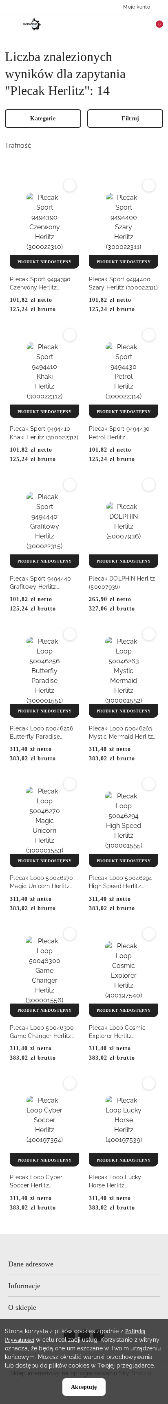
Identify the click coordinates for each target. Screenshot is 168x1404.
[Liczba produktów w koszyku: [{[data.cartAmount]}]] (153, 25)
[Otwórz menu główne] (9, 25)
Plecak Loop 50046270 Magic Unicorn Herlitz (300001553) (41, 882)
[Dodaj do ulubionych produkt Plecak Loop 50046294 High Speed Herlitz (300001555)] (149, 784)
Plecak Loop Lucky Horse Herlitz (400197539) (115, 1181)
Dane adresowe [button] (30, 1264)
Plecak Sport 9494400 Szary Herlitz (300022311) (123, 283)
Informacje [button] (24, 1286)
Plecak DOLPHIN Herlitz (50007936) (122, 582)
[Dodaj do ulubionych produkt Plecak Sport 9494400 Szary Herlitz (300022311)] (149, 185)
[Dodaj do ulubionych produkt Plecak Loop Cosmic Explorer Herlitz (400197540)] (149, 934)
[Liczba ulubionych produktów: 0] (136, 25)
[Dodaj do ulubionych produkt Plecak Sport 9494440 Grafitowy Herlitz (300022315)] (70, 485)
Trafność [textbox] (18, 145)
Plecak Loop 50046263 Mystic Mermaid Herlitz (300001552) (121, 733)
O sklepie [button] (22, 1307)
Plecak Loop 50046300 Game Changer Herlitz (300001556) (42, 1032)
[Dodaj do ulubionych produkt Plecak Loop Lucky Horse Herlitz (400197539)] (149, 1083)
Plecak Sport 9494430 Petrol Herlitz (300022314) (119, 433)
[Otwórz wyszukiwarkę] (119, 25)
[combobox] (84, 146)
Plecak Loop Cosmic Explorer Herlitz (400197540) (117, 1032)
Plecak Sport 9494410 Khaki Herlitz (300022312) (44, 432)
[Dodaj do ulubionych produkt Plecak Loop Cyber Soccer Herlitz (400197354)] (70, 1083)
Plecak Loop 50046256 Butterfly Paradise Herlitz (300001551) (41, 733)
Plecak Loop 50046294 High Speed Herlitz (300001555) (121, 882)
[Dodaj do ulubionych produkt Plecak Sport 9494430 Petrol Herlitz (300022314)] (149, 335)
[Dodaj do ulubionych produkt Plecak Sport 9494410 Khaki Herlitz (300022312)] (70, 335)
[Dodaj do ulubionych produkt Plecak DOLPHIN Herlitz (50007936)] (149, 485)
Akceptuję (84, 1387)
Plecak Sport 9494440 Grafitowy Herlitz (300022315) (40, 583)
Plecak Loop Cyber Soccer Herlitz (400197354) (36, 1181)
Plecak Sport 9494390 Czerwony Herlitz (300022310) (40, 284)
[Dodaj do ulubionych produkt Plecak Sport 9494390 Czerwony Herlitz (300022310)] (70, 185)
